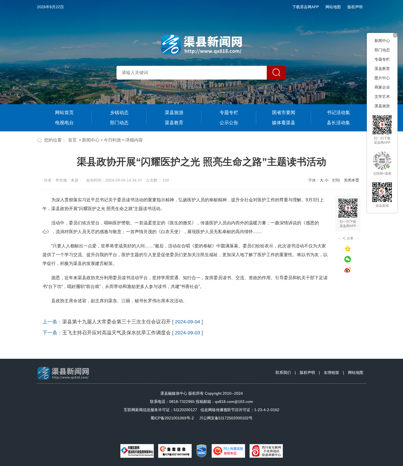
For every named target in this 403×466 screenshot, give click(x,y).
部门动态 (119, 122)
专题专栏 (229, 112)
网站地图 (333, 7)
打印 (336, 180)
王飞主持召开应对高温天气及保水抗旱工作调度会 (116, 332)
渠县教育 (174, 122)
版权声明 (355, 7)
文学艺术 (382, 96)
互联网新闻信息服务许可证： (160, 410)
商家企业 (382, 87)
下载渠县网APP (305, 7)
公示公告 (229, 122)
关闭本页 (351, 180)
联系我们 (283, 372)
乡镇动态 (119, 112)
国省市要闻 (283, 112)
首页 (72, 140)
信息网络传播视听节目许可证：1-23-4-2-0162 (239, 410)
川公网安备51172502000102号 (225, 418)
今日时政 (112, 140)
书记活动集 (338, 112)
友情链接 (331, 372)
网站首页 (64, 112)
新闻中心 (91, 140)
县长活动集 (338, 122)
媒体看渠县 (283, 122)
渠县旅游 (174, 112)
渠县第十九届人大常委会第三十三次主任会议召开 (116, 321)
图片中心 (382, 78)
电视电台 (64, 122)
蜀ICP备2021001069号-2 (172, 418)
